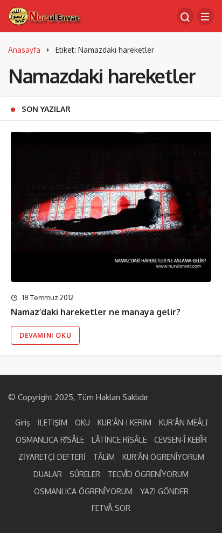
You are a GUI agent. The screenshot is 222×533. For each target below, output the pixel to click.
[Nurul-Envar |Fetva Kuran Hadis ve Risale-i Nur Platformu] (45, 15)
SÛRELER (85, 474)
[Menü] (205, 16)
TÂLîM (104, 456)
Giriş (22, 422)
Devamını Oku (45, 335)
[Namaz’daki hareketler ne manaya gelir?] (111, 207)
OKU (82, 422)
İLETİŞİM (52, 422)
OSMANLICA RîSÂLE (50, 439)
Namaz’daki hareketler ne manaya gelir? (96, 312)
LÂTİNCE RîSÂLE (119, 439)
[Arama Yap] (185, 16)
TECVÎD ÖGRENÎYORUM (148, 474)
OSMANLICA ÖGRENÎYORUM (83, 491)
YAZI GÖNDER (164, 491)
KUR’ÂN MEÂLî (183, 422)
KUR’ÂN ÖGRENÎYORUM (163, 456)
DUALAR (47, 474)
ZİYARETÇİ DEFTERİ (52, 456)
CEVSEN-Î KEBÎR (180, 439)
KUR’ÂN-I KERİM (124, 422)
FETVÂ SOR (111, 508)
